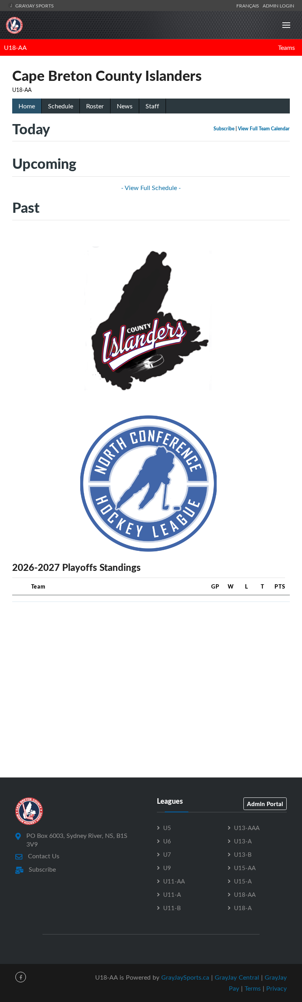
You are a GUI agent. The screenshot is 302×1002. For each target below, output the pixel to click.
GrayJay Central (237, 977)
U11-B (172, 908)
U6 (167, 841)
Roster (95, 106)
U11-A (172, 894)
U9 (167, 868)
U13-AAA (247, 828)
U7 (167, 854)
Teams (286, 47)
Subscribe (224, 128)
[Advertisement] (151, 663)
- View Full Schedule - (151, 187)
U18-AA (15, 47)
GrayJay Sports (34, 5)
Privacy (276, 988)
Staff (152, 106)
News (125, 106)
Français (248, 5)
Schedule (60, 106)
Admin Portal (265, 803)
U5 (167, 828)
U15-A (243, 881)
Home (26, 106)
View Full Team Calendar (264, 128)
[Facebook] (21, 977)
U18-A (243, 908)
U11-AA (174, 881)
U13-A (243, 841)
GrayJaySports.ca (185, 977)
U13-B (243, 854)
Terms (253, 988)
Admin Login (278, 5)
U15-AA (245, 868)
